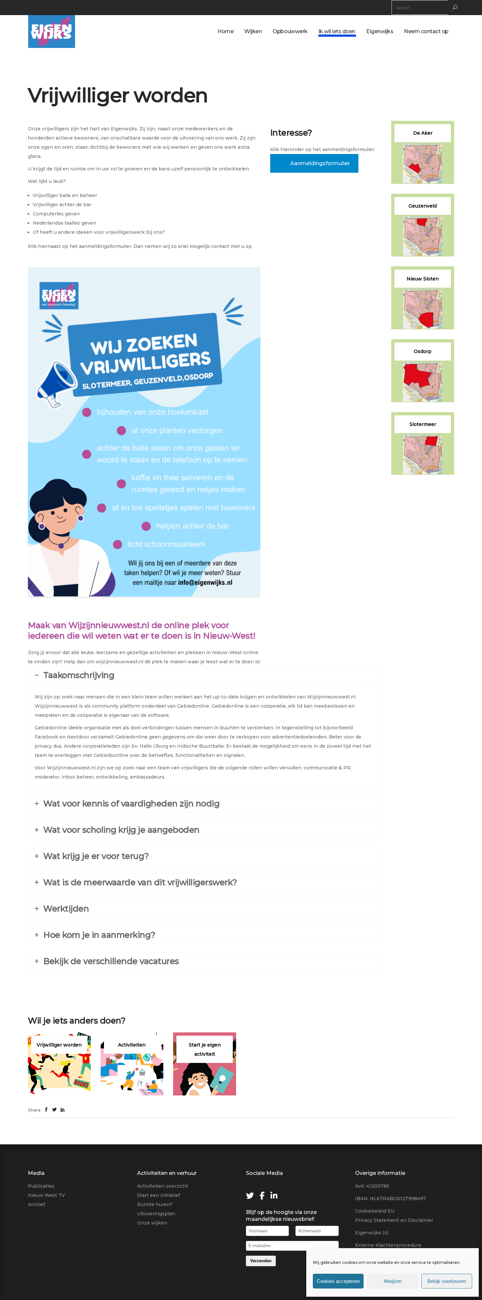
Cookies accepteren (338, 1281)
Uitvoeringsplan (156, 1214)
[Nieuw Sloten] (422, 297)
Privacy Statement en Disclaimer (394, 1220)
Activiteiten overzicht (162, 1186)
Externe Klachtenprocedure (388, 1245)
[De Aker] (422, 152)
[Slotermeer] (422, 443)
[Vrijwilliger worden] (59, 1063)
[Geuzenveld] (422, 225)
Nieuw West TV (46, 1195)
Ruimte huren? (154, 1204)
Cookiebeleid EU (374, 1211)
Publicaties (41, 1186)
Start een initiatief (158, 1195)
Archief (36, 1204)
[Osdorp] (422, 370)
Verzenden (260, 1260)
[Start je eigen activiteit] (204, 1063)
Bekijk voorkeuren (446, 1281)
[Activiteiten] (132, 1063)
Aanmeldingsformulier (320, 163)
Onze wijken (152, 1223)
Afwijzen (393, 1281)
